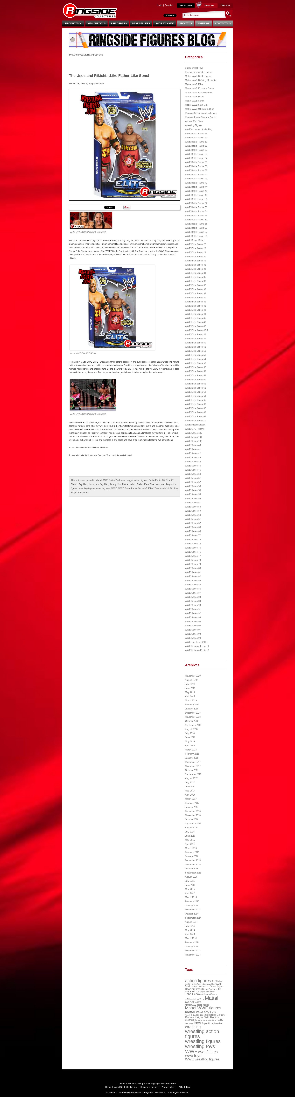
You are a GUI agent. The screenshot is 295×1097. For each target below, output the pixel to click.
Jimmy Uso (115, 484)
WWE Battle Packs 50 (196, 199)
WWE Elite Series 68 (195, 412)
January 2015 (191, 905)
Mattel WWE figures (203, 1008)
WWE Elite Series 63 (195, 392)
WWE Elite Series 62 (195, 388)
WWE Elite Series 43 (195, 310)
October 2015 (191, 868)
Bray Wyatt (216, 984)
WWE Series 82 (193, 576)
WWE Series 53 (193, 486)
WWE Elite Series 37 (195, 285)
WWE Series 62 (193, 523)
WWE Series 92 (193, 613)
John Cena (192, 994)
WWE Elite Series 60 (195, 379)
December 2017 (193, 762)
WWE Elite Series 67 (195, 408)
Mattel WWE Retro (194, 96)
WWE (114, 488)
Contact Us (223, 23)
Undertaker (216, 1023)
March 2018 (191, 749)
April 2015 (190, 893)
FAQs (180, 1087)
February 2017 (192, 803)
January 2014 (191, 946)
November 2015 (193, 864)
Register (169, 5)
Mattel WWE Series (195, 100)
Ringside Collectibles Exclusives (201, 113)
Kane (201, 994)
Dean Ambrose (193, 989)
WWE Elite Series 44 (195, 314)
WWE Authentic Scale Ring (198, 129)
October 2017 (191, 770)
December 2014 (193, 909)
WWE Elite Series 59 (195, 375)
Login (159, 5)
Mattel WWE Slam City (196, 105)
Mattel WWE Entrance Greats (199, 88)
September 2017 (193, 774)
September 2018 (193, 725)
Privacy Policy (167, 1087)
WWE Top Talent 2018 (196, 642)
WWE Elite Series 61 (195, 383)
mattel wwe (193, 1002)
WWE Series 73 (193, 539)
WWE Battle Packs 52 (196, 203)
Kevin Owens (210, 994)
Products (72, 23)
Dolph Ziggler (208, 989)
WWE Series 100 (193, 433)
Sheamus (189, 1020)
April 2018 (190, 745)
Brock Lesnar (191, 986)
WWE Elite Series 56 (195, 363)
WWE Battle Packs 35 (196, 162)
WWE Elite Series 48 (195, 334)
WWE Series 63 (193, 527)
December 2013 (193, 950)
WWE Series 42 (193, 453)
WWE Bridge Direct (194, 240)
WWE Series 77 (193, 556)
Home (108, 1087)
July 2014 (190, 926)
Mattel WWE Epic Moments (199, 92)
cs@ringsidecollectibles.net (163, 1083)
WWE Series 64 (193, 531)
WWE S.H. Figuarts (195, 429)
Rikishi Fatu (143, 484)
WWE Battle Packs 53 (196, 207)
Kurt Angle (200, 999)
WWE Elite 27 (149, 488)
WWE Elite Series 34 (195, 273)
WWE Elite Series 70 (195, 420)
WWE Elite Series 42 (195, 305)
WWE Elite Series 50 (195, 342)
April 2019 (190, 696)
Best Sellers (141, 23)
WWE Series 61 (193, 519)
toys (197, 1023)
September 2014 (193, 918)
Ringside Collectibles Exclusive (211, 1015)
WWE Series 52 (193, 482)
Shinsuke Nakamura (202, 1020)
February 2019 (192, 704)
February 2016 (192, 852)
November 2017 (193, 766)
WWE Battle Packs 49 (196, 195)
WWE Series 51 (193, 478)
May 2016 (190, 840)
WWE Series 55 (193, 494)
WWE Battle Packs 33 (196, 154)
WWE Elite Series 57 (195, 367)
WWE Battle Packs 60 (196, 232)
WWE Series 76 (193, 552)
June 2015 (190, 885)
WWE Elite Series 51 (195, 347)
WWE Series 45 (193, 465)
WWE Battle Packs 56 (196, 215)
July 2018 (190, 733)
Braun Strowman (204, 984)
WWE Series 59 (193, 511)
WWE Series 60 (193, 515)
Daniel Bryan (216, 986)
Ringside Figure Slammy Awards (201, 117)
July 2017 (190, 782)
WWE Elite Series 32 (195, 264)
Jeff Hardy (210, 992)
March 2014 (191, 938)
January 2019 (191, 708)
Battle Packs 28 (157, 480)
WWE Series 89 (193, 601)
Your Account (185, 5)
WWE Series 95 (193, 625)
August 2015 (191, 877)
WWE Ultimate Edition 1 (197, 646)
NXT (214, 1012)
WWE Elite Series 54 (195, 359)
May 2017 (190, 790)
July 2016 (190, 831)
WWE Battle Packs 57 (196, 219)
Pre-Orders (119, 23)
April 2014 (190, 934)
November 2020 (193, 676)
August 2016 (191, 827)
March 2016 (191, 848)
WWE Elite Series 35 (195, 277)
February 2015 (192, 901)
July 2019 (190, 684)
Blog (188, 1087)
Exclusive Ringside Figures (198, 72)
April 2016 (190, 844)
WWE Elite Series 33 (195, 269)
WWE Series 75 (193, 547)
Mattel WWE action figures (197, 1005)
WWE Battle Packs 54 (196, 211)
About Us (185, 23)
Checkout (225, 5)
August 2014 (191, 922)
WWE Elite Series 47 (195, 326)
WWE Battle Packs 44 (196, 187)
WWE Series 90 (193, 605)
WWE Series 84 (193, 584)
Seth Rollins (211, 1017)
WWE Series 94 (193, 621)
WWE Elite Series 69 (195, 416)
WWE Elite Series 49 (195, 338)
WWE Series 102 (193, 441)
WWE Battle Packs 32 (196, 150)
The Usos (155, 484)
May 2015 (190, 889)
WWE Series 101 (193, 437)
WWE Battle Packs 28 (129, 488)
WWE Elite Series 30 (195, 256)
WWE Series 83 (193, 580)
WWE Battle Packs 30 (196, 141)
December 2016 (193, 811)
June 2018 (190, 737)
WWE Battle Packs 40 (196, 174)
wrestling (193, 1027)
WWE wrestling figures (202, 1059)
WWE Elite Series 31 (195, 260)
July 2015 (190, 881)
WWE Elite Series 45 (195, 318)
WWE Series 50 (193, 474)
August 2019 (191, 680)
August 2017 (191, 778)
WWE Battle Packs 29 (196, 137)
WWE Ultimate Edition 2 (197, 650)
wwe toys (193, 1055)
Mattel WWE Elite (194, 84)
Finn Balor (190, 991)
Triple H (206, 1023)
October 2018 (191, 721)
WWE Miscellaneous (195, 424)
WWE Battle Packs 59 (196, 228)
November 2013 (193, 954)
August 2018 (191, 729)
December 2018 (193, 713)
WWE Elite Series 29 (195, 252)
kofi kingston (190, 999)
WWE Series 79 (193, 564)
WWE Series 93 (193, 617)
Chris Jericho (203, 986)
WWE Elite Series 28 (195, 248)
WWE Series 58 (193, 506)
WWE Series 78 (193, 560)
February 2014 (192, 942)
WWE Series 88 (193, 597)
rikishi (133, 484)
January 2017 (191, 807)
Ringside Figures (96, 84)
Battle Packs (190, 984)
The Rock (189, 1023)
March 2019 (191, 700)
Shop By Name (164, 23)
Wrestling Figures (193, 125)
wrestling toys (103, 488)
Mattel (125, 484)
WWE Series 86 (193, 588)
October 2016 (191, 819)
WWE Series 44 (193, 461)
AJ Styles (217, 981)
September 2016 (193, 823)
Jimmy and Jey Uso (98, 484)
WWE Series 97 (193, 629)
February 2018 (192, 754)
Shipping (203, 23)
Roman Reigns (194, 1017)
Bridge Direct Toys (194, 68)
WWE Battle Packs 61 (196, 236)
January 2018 (191, 758)
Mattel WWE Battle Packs (109, 480)
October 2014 (191, 913)
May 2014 (190, 930)
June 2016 (190, 836)
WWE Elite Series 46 (195, 322)
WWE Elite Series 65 (195, 400)
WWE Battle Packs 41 (196, 178)
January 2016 (191, 856)
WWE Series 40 (193, 445)
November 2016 (193, 815)
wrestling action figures (202, 1034)
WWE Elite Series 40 (195, 297)
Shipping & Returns (149, 1087)
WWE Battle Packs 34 (196, 158)
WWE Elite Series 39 (195, 293)
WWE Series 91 (193, 609)
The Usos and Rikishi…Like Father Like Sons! (109, 75)
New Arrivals (97, 23)
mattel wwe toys (198, 1012)
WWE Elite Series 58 (195, 371)
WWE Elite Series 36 (195, 281)
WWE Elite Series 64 (195, 396)
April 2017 (190, 795)
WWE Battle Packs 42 (196, 182)
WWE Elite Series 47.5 (196, 330)
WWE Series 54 (193, 490)
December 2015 (193, 860)
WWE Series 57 (193, 502)
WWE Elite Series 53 (195, 355)
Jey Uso (83, 484)
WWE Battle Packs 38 (196, 170)
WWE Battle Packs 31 (196, 146)
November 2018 (193, 717)
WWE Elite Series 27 (195, 244)
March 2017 (191, 799)
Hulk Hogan (200, 992)
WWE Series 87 (193, 593)
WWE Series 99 (193, 638)
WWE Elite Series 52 (195, 351)
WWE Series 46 (193, 470)
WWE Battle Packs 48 (196, 191)
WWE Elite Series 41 (195, 301)
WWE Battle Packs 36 (196, 166)
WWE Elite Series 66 (195, 404)
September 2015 (193, 872)
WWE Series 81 (193, 572)
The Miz (219, 1020)
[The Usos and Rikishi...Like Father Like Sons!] (124, 145)
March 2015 (191, 897)
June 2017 (190, 786)
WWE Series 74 (193, 543)
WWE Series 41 (193, 449)
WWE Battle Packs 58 (196, 223)
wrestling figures (87, 488)
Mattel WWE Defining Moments (200, 80)
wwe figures (208, 1052)
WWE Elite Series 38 (195, 289)
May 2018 (190, 741)
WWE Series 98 (193, 634)
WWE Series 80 (193, 568)
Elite (218, 989)
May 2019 (190, 692)
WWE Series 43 (193, 457)
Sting (214, 1020)
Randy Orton (190, 1015)
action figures (140, 480)
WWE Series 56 (193, 498)
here (106, 447)
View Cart (209, 5)
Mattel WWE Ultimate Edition (199, 109)
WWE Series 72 (193, 535)
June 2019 (190, 688)
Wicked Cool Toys (194, 121)
